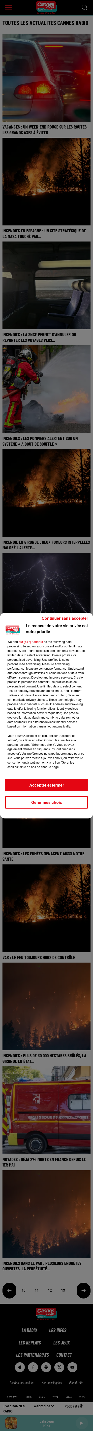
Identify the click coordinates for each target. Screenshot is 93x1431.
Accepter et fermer (46, 785)
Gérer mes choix (46, 802)
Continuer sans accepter (65, 618)
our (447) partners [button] (31, 641)
